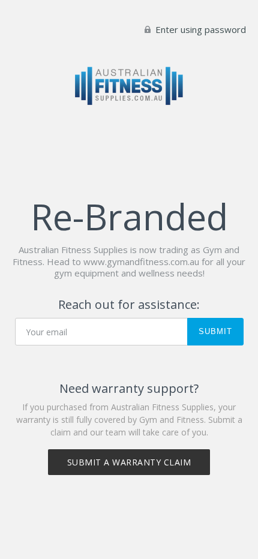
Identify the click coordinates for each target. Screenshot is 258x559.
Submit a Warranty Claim (129, 462)
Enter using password (199, 29)
